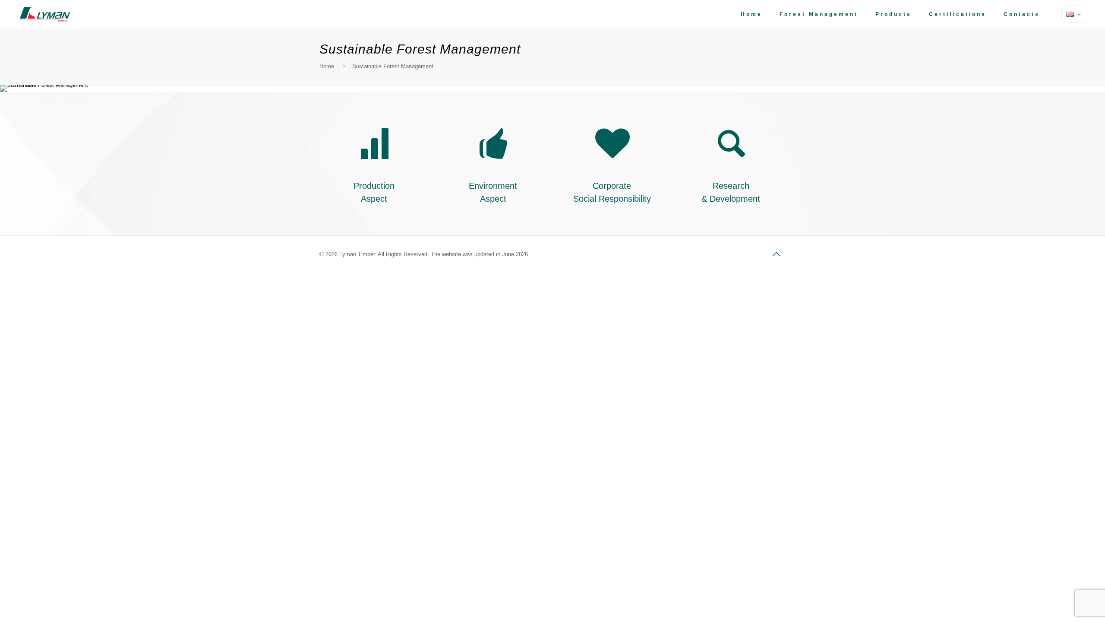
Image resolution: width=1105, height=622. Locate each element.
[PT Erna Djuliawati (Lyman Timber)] (45, 14)
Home (326, 66)
